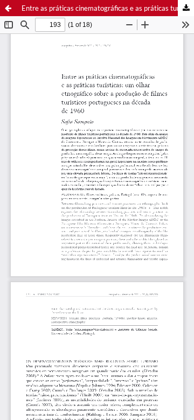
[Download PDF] (186, 8)
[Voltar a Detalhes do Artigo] (8, 8)
